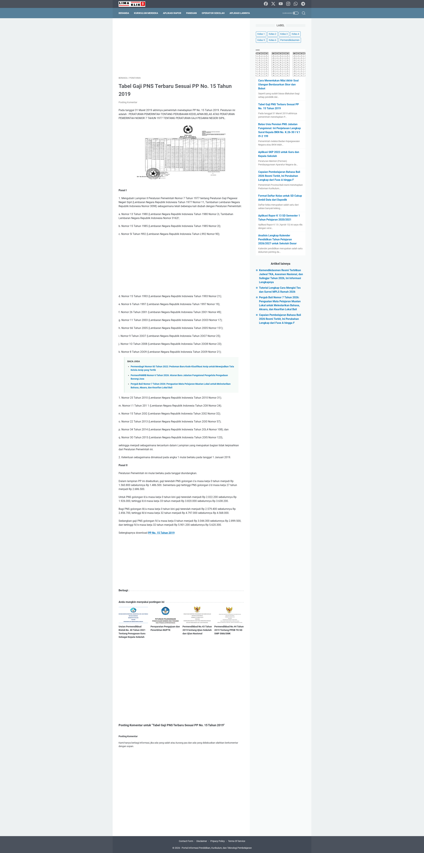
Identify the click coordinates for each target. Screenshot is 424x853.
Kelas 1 (261, 34)
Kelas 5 (261, 40)
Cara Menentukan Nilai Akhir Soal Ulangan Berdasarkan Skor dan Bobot (278, 84)
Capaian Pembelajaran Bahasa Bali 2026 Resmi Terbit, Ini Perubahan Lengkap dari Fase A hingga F (279, 175)
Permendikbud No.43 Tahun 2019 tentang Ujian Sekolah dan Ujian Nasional (197, 630)
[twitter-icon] (273, 3)
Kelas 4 (295, 34)
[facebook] (266, 3)
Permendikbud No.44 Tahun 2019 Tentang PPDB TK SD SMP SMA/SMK (229, 630)
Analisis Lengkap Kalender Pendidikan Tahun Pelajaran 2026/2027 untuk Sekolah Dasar (277, 239)
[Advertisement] (181, 47)
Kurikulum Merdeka (146, 13)
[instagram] (288, 3)
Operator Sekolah (213, 13)
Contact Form (186, 841)
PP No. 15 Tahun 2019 (161, 532)
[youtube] (280, 3)
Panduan (191, 13)
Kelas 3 (284, 34)
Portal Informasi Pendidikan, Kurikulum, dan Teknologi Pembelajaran (217, 848)
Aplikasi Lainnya (240, 13)
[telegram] (303, 3)
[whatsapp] (295, 3)
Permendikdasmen (289, 40)
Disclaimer (201, 841)
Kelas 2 (272, 34)
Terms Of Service (236, 841)
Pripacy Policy (217, 841)
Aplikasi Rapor (172, 13)
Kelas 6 (272, 40)
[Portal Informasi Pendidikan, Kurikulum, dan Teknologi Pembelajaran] (134, 4)
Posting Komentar (128, 102)
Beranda (124, 13)
